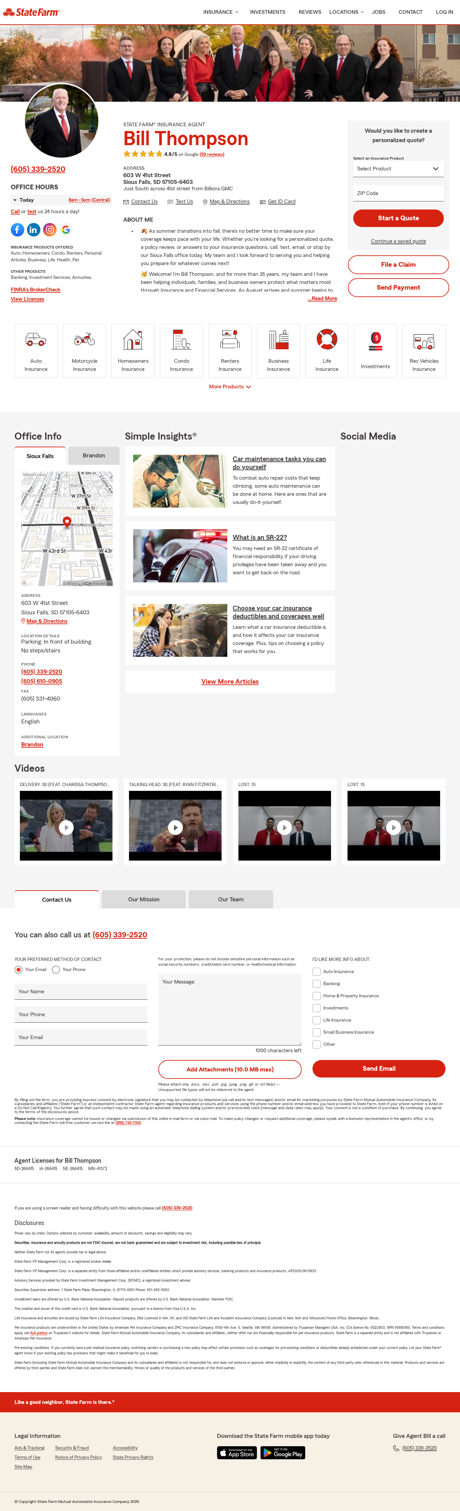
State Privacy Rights (133, 1457)
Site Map (23, 1467)
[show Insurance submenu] (235, 12)
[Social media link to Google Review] (66, 229)
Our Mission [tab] (144, 899)
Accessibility (125, 1448)
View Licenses (27, 299)
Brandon (32, 744)
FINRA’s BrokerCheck (36, 289)
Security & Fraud (72, 1448)
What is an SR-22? (260, 537)
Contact (411, 12)
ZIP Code (367, 193)
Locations (343, 12)
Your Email (35, 969)
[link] (31, 12)
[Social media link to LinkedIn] (33, 229)
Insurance (218, 12)
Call (15, 211)
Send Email (379, 1068)
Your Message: (178, 982)
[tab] (40, 457)
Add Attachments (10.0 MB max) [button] (230, 1069)
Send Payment (398, 287)
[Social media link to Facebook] (17, 229)
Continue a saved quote (398, 241)
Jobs (378, 12)
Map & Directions (47, 621)
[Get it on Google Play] (282, 1452)
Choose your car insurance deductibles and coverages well (278, 612)
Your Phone (74, 969)
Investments (267, 12)
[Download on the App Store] (237, 1452)
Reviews (310, 12)
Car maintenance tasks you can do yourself (279, 463)
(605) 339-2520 (38, 169)
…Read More (322, 298)
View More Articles (230, 681)
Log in (444, 12)
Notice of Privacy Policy (78, 1457)
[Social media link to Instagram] (50, 229)
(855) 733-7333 (128, 1123)
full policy (38, 1333)
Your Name (31, 991)
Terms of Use (27, 1457)
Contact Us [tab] (56, 900)
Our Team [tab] (231, 899)
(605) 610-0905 (41, 681)
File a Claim (398, 264)
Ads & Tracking (29, 1448)
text (31, 211)
